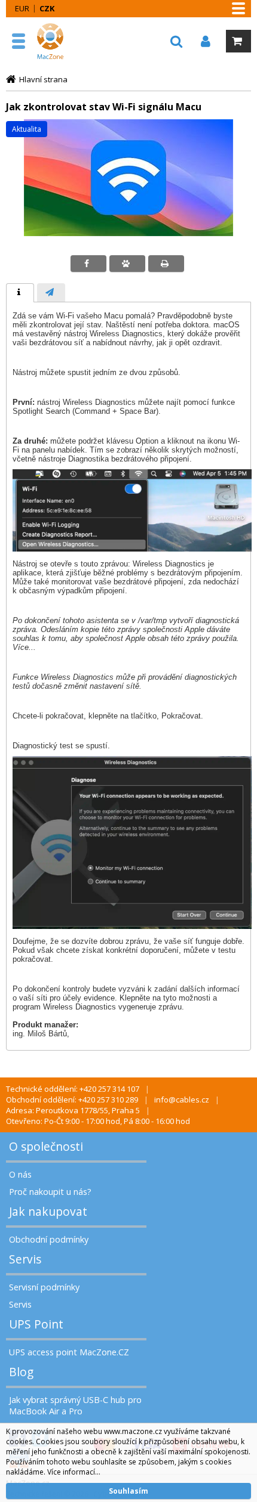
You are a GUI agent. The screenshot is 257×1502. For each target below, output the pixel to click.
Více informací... (73, 1472)
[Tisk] (166, 263)
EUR (22, 8)
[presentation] (20, 293)
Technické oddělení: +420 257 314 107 (72, 1088)
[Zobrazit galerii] (128, 233)
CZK (46, 8)
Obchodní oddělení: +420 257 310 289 (72, 1099)
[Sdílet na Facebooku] (88, 263)
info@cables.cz (181, 1099)
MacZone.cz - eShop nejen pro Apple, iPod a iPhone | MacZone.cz (62, 41)
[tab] (20, 292)
